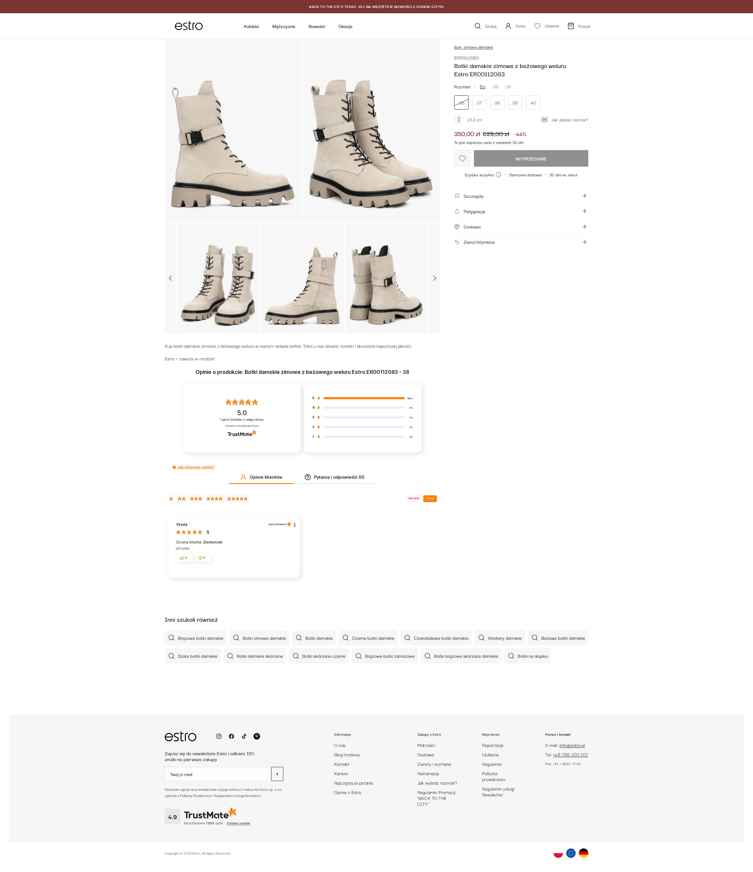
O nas (339, 744)
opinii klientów (242, 419)
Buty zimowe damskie (473, 47)
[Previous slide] (170, 278)
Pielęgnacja (474, 211)
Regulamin (492, 763)
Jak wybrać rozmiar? (437, 782)
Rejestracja (492, 744)
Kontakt (341, 763)
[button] (174, 467)
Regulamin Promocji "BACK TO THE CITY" (436, 797)
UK (508, 86)
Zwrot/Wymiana (479, 241)
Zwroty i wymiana (434, 763)
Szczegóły (474, 195)
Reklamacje (428, 773)
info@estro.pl (572, 744)
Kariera (341, 773)
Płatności (426, 744)
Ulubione (490, 754)
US (495, 86)
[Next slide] (434, 278)
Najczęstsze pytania (353, 782)
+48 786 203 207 (570, 754)
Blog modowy (347, 754)
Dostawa (472, 226)
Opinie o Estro (347, 791)
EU (482, 86)
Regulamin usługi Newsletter (498, 791)
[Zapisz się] (277, 774)
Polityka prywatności (494, 776)
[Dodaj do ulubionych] (462, 158)
